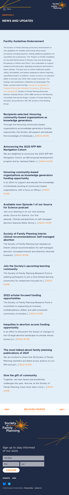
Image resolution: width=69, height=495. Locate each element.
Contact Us (38, 488)
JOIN (14, 478)
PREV (6, 409)
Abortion (7, 15)
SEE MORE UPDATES (34, 409)
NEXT (62, 409)
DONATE (6, 478)
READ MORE (43, 136)
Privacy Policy (28, 488)
